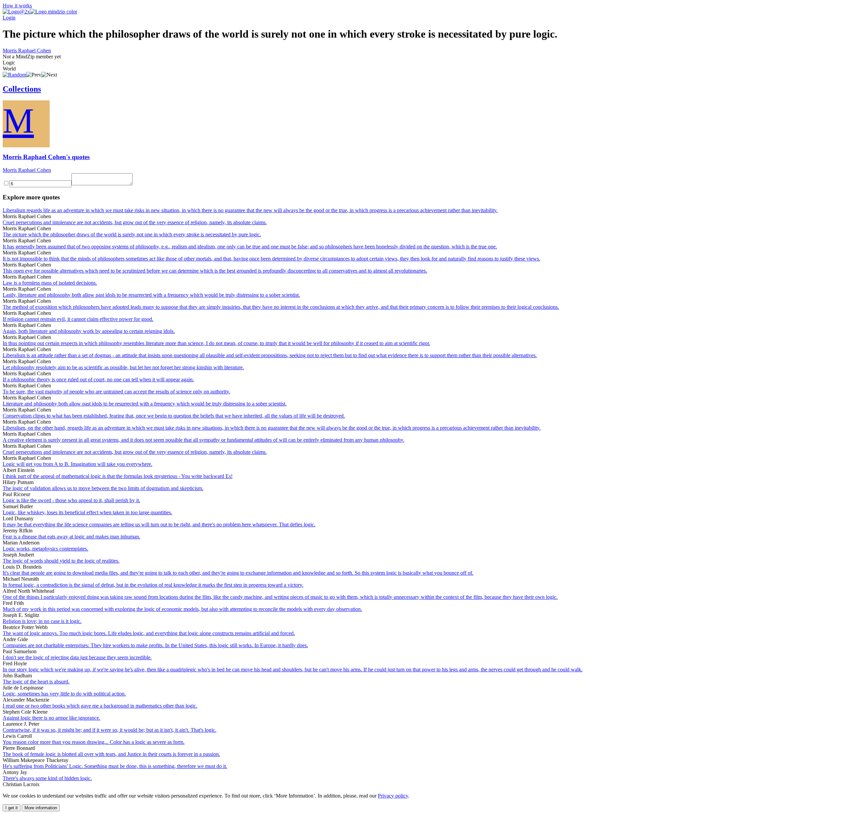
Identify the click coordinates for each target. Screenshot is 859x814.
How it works (17, 5)
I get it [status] (11, 807)
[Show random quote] (14, 75)
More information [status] (40, 807)
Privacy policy (393, 796)
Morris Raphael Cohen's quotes (46, 156)
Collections (22, 89)
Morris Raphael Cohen (27, 50)
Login (9, 17)
